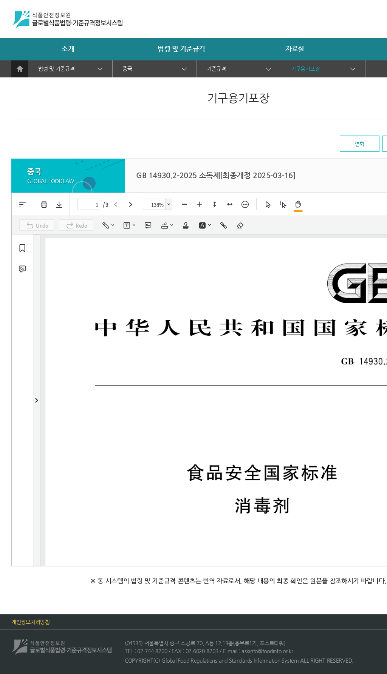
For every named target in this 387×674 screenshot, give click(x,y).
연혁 (359, 144)
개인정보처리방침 (30, 622)
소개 (68, 48)
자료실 (294, 48)
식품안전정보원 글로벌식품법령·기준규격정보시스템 (66, 20)
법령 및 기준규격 (181, 48)
